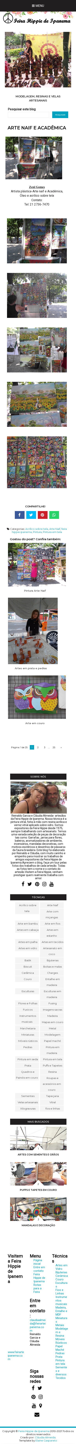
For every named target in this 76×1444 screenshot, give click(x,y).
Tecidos (61, 1378)
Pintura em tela (52, 532)
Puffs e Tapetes (52, 1065)
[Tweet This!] (31, 515)
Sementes (27, 1096)
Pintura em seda (28, 1059)
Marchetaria (27, 1028)
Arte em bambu (28, 923)
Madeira (52, 1015)
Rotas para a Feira (38, 1288)
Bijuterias (52, 960)
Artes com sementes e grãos (38, 1154)
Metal (52, 1028)
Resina (52, 1071)
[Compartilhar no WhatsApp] (54, 515)
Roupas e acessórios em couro (52, 1083)
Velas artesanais (28, 1102)
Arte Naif (54, 528)
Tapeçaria (52, 1096)
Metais (60, 1325)
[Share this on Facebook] (20, 515)
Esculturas (28, 991)
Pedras (27, 1047)
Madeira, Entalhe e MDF (61, 1311)
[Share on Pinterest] (43, 515)
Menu (39, 6)
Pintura (37, 532)
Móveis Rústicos (61, 1340)
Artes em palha (27, 942)
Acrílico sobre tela (36, 528)
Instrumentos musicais (38, 96)
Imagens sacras (52, 1009)
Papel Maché (60, 1348)
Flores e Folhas (27, 1003)
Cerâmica (28, 972)
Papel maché (52, 1040)
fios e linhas (52, 1108)
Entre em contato (39, 1269)
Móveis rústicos (27, 1040)
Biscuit (28, 966)
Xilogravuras (27, 1108)
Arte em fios (52, 923)
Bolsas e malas (52, 966)
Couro (28, 979)
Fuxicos (28, 1009)
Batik (28, 960)
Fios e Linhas (60, 1291)
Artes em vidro (28, 948)
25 (54, 747)
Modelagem (52, 1034)
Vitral (52, 1102)
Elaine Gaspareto (46, 1440)
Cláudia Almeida (45, 1437)
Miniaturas (27, 1034)
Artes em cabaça (28, 929)
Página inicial (38, 1262)
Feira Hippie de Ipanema (39, 1278)
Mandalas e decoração (38, 1225)
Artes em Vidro (61, 1267)
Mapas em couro (52, 1022)
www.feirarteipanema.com (16, 1355)
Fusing (53, 1003)
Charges (52, 972)
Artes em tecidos (52, 942)
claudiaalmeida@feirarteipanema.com (38, 1325)
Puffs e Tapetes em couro (38, 1189)
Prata (28, 1065)
